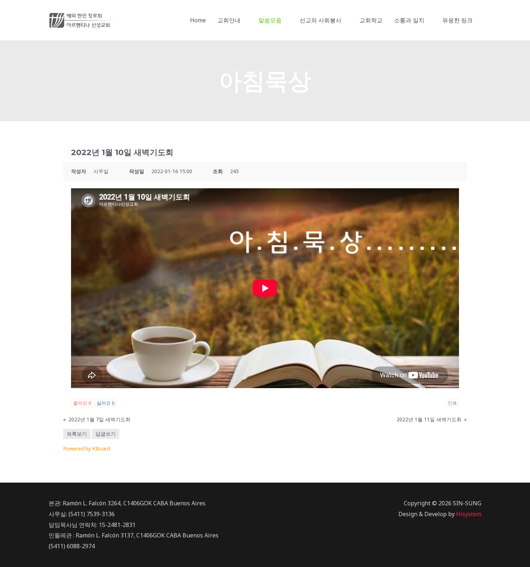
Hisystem (468, 514)
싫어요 (105, 403)
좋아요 (82, 403)
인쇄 (452, 403)
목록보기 (77, 433)
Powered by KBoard (86, 448)
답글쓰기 (106, 433)
